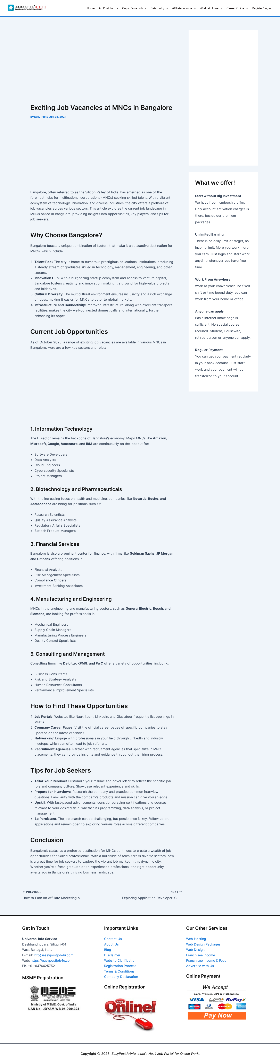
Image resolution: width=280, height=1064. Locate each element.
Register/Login (261, 8)
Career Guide (235, 8)
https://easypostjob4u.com (52, 960)
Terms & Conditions (119, 971)
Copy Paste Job (132, 8)
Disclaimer (112, 955)
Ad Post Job (106, 8)
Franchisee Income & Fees (206, 960)
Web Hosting (196, 939)
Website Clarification (120, 960)
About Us (111, 944)
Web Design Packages (203, 944)
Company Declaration (121, 977)
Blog (107, 950)
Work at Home (209, 8)
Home (91, 8)
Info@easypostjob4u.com (53, 955)
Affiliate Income (182, 8)
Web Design (195, 950)
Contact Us (113, 939)
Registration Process (120, 966)
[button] (116, 8)
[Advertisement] (102, 60)
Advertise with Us (200, 966)
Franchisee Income (200, 955)
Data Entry (157, 8)
